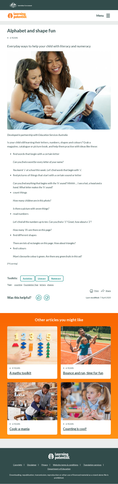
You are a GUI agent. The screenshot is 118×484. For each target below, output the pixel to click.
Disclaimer (31, 465)
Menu (100, 15)
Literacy (42, 278)
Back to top (108, 479)
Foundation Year (31, 285)
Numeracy (56, 278)
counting (18, 285)
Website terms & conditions (65, 465)
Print (96, 291)
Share (108, 291)
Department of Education (59, 469)
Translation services (92, 465)
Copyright (17, 465)
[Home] (59, 5)
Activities (27, 278)
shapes (50, 285)
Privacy (44, 465)
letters (43, 285)
